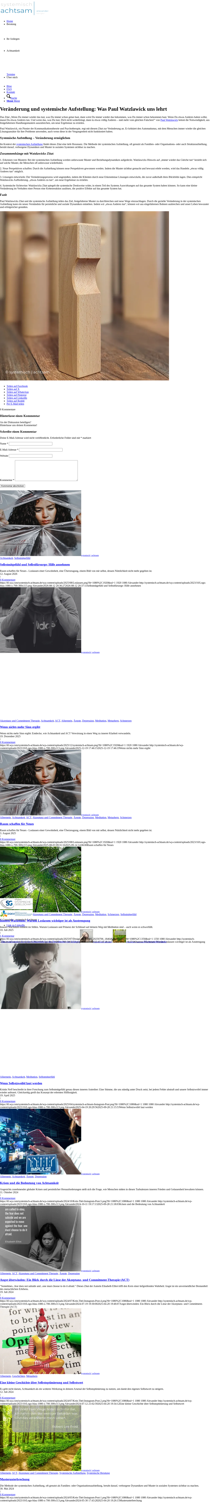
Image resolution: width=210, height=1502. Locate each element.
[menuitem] (108, 21)
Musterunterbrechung (15, 1479)
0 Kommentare (7, 579)
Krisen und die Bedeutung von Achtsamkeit (29, 1183)
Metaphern (113, 720)
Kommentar (7, 480)
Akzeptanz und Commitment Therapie (20, 720)
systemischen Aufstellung (29, 144)
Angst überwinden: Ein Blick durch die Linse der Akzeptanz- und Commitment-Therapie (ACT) (64, 1280)
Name (4, 443)
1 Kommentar (7, 935)
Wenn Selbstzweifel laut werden (21, 1083)
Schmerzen (126, 720)
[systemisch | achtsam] (24, 15)
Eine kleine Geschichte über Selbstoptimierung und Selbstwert (41, 1382)
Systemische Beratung (98, 1473)
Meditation (100, 720)
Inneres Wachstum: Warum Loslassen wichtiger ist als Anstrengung (45, 920)
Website (4, 455)
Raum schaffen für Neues (17, 824)
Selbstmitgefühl (22, 558)
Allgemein (66, 720)
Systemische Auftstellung (72, 1473)
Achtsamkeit (6, 558)
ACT (57, 720)
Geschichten (18, 1376)
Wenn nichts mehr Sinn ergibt (20, 727)
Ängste (77, 720)
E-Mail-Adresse (9, 449)
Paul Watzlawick (169, 120)
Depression (88, 720)
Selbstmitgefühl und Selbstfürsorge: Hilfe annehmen (35, 564)
